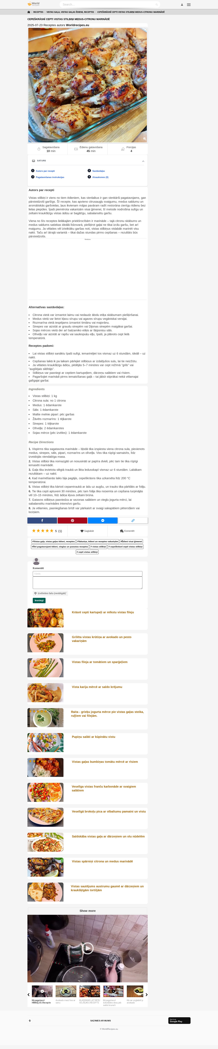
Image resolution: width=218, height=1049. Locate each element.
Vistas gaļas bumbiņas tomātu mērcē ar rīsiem (105, 761)
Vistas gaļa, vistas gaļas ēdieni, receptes (70, 12)
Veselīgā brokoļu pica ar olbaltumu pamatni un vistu (109, 811)
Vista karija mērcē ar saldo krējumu (97, 687)
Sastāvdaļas (98, 171)
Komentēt (129, 531)
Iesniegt (39, 600)
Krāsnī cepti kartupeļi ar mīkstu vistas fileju (103, 612)
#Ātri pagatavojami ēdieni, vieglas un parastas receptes (60, 546)
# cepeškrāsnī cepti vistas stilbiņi (126, 546)
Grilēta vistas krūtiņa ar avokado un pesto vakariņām (101, 639)
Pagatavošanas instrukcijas (50, 177)
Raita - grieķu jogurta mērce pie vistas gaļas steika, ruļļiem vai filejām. (107, 713)
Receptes (38, 12)
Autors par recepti (45, 171)
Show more (88, 910)
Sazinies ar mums (100, 1020)
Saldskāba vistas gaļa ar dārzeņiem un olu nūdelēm (108, 836)
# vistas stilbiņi (98, 546)
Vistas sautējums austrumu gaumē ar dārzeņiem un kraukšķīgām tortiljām (107, 888)
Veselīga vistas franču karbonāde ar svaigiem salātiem (104, 788)
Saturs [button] (41, 160)
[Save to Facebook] (42, 520)
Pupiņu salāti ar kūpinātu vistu (93, 736)
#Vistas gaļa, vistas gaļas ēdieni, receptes (53, 541)
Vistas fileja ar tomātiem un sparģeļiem (100, 662)
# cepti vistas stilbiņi (87, 552)
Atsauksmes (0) (100, 177)
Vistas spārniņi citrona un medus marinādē (102, 861)
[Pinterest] (30, 1020)
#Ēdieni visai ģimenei (131, 541)
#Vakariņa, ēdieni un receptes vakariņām (97, 541)
